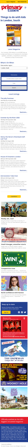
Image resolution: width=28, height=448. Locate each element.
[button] (25, 7)
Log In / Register (10, 1)
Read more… (23, 112)
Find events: (14, 75)
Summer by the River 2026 (10, 118)
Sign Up (6, 312)
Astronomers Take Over (9, 176)
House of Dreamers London (11, 157)
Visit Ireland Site (22, 1)
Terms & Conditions (6, 444)
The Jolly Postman (7, 98)
